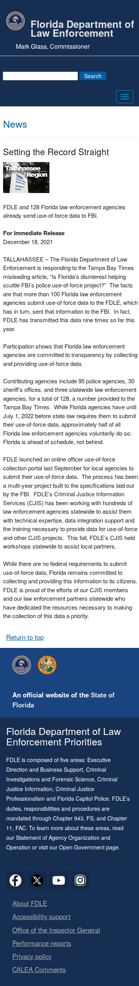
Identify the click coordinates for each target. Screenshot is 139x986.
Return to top (25, 637)
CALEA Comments (39, 969)
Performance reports (41, 943)
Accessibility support (41, 916)
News (15, 123)
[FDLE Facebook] (15, 880)
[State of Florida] (49, 665)
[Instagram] (80, 880)
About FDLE (29, 903)
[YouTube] (58, 880)
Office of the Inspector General (56, 930)
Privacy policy (31, 956)
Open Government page (89, 847)
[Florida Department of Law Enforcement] (23, 665)
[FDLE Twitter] (37, 880)
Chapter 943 (68, 818)
